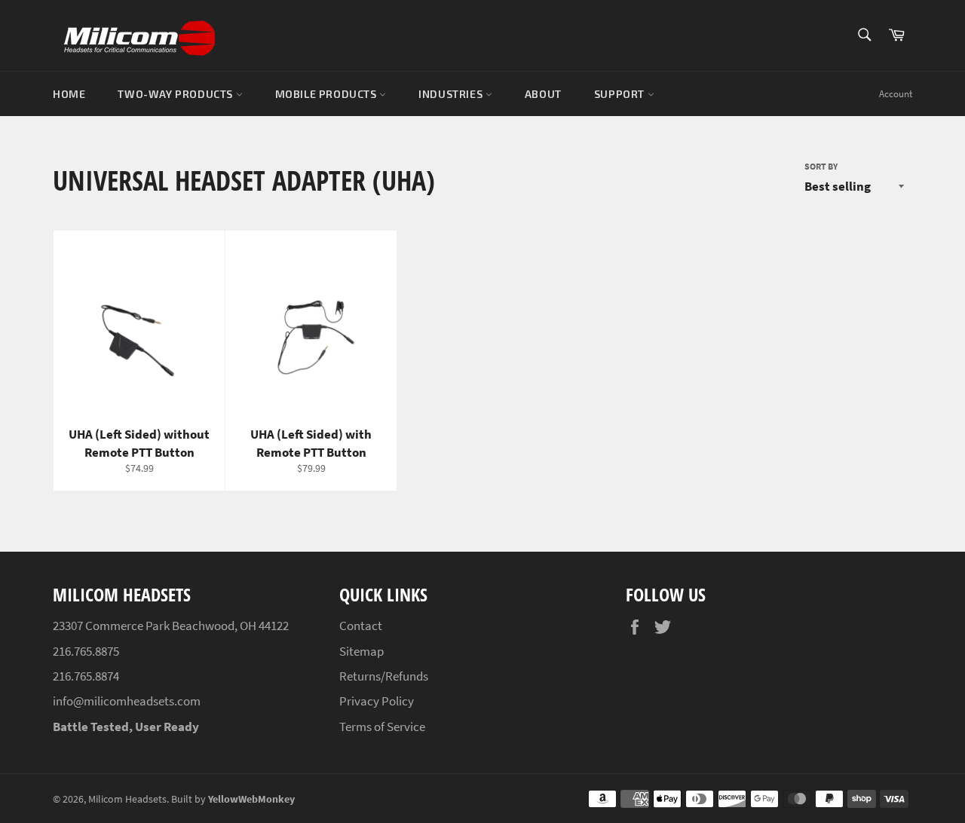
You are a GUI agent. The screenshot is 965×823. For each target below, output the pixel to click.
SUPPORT (621, 93)
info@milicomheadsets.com (127, 701)
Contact (360, 625)
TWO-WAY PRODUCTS (176, 93)
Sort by (821, 166)
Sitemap (361, 651)
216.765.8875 (86, 651)
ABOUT (543, 93)
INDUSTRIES (452, 93)
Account (895, 93)
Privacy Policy (376, 701)
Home (69, 93)
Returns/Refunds (383, 676)
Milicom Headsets (127, 799)
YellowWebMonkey (251, 799)
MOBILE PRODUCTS (327, 93)
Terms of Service (382, 726)
